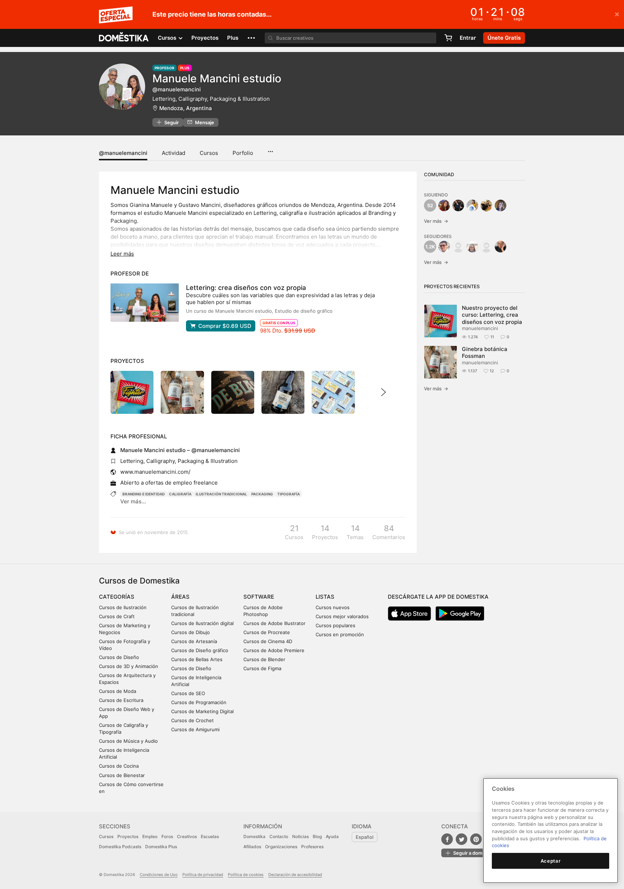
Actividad (173, 152)
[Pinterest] (476, 839)
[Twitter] (461, 839)
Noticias (300, 836)
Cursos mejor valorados (342, 616)
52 (430, 205)
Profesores (312, 846)
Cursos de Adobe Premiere (273, 650)
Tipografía (288, 494)
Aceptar (551, 861)
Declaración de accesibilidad (295, 874)
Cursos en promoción (340, 634)
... (270, 149)
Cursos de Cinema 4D (267, 641)
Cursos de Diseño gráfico (199, 650)
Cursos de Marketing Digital (202, 711)
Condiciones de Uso (159, 874)
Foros (167, 836)
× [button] (617, 14)
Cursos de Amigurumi (195, 729)
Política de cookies (246, 874)
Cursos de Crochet (192, 720)
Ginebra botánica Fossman (484, 352)
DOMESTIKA (124, 38)
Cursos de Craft (117, 616)
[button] (251, 38)
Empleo (149, 836)
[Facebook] (447, 839)
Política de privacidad (202, 874)
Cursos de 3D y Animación (128, 666)
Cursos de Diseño (119, 657)
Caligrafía (180, 494)
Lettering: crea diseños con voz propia (246, 287)
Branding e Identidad (143, 494)
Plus (232, 37)
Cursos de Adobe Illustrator (274, 623)
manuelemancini (480, 328)
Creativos (187, 836)
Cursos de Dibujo (190, 632)
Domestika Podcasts (120, 846)
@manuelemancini (123, 152)
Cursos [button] (168, 37)
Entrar (468, 37)
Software (258, 596)
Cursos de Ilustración (123, 607)
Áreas (180, 596)
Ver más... (133, 501)
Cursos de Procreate (266, 632)
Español (364, 837)
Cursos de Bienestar (122, 775)
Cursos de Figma (262, 668)
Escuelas (210, 836)
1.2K (430, 247)
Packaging (262, 494)
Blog (317, 836)
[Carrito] (448, 38)
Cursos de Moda (117, 691)
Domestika (254, 836)
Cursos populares (335, 625)
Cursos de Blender (264, 659)
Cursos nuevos (333, 607)
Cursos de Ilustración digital (202, 623)
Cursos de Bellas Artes (196, 659)
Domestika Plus (161, 846)
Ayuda (332, 836)
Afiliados (252, 846)
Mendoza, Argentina (185, 108)
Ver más (436, 221)
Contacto (278, 836)
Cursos (209, 152)
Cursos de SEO (188, 693)
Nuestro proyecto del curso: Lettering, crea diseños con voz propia (492, 314)
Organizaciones (281, 846)
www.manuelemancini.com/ (155, 471)
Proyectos (204, 37)
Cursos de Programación (198, 702)
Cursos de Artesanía (194, 641)
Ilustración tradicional (221, 494)
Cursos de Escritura (121, 700)
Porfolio (243, 152)
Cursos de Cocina (119, 766)
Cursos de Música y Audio (128, 741)
